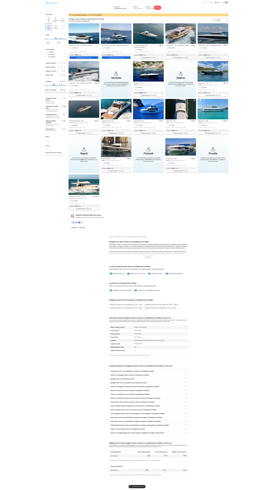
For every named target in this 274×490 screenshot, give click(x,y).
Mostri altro (147, 257)
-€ (218, 2)
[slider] (45, 39)
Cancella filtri (74, 227)
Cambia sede (82, 227)
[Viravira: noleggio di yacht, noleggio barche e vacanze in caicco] (52, 2)
